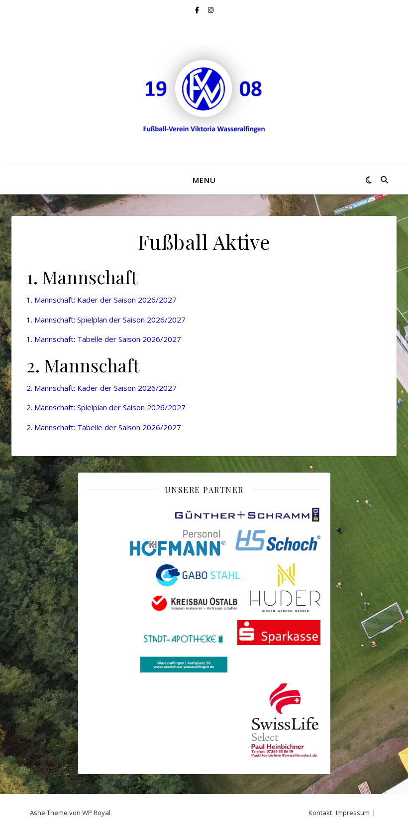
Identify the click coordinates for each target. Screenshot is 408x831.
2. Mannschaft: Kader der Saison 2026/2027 (101, 388)
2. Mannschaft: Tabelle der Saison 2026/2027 (103, 427)
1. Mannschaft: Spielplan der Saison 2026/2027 (106, 320)
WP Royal (96, 812)
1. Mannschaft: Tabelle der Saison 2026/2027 (103, 339)
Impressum (353, 812)
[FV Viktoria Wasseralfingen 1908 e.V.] (204, 92)
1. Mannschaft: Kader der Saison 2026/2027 (101, 300)
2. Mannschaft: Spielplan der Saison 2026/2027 (106, 407)
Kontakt (320, 812)
